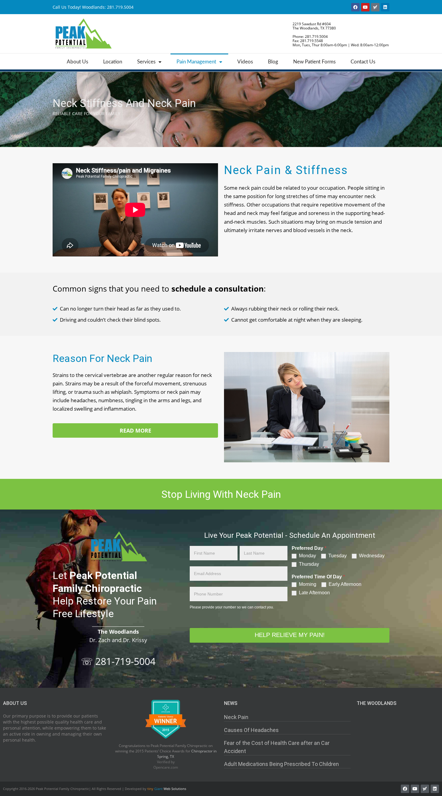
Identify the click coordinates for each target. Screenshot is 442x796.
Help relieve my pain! (290, 635)
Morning (307, 584)
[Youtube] (365, 7)
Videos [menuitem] (245, 61)
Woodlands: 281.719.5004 (108, 7)
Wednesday (371, 555)
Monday (307, 555)
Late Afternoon (314, 592)
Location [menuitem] (112, 61)
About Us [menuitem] (77, 61)
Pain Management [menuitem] (196, 61)
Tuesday (337, 555)
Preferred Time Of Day (318, 576)
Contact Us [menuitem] (363, 61)
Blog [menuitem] (273, 61)
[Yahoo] (375, 7)
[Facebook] (355, 7)
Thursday (308, 564)
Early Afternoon (344, 584)
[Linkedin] (385, 7)
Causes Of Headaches (251, 730)
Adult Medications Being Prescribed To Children (281, 764)
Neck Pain (236, 717)
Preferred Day (309, 548)
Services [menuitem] (146, 61)
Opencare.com (165, 767)
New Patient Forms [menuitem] (314, 61)
